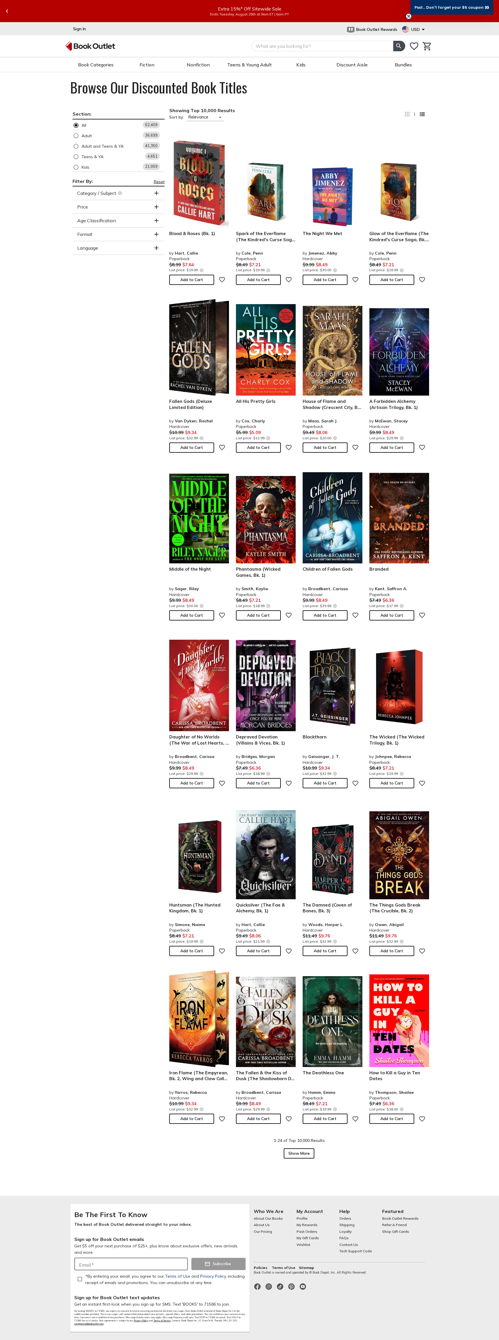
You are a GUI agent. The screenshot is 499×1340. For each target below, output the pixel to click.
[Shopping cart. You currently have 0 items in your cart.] (427, 46)
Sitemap (306, 1267)
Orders (345, 1218)
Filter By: (83, 181)
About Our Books (268, 1218)
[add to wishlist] (222, 280)
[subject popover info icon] (120, 193)
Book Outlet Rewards (400, 1218)
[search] (399, 46)
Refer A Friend (394, 1225)
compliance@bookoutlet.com (89, 1323)
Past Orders (307, 1231)
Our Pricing (263, 1231)
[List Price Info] (201, 270)
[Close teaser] (409, 16)
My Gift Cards (308, 1238)
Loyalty (345, 1231)
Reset (159, 181)
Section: (82, 114)
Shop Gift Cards (395, 1231)
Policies (261, 1267)
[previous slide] (7, 11)
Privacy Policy (141, 1320)
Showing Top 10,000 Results (202, 110)
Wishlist (303, 1244)
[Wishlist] (414, 46)
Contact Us (348, 1244)
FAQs (344, 1238)
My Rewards (307, 1225)
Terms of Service (162, 1320)
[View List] (422, 114)
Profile (302, 1218)
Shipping (347, 1225)
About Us (262, 1225)
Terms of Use (283, 1267)
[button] (119, 125)
